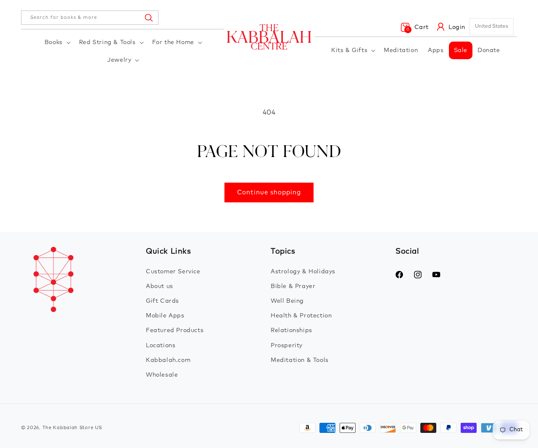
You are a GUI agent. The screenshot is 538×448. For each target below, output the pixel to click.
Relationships (291, 330)
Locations (160, 345)
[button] (57, 42)
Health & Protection (301, 316)
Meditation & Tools (300, 360)
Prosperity (287, 345)
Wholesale (162, 375)
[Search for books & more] (148, 17)
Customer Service (173, 272)
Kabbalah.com (168, 360)
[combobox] (90, 17)
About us (159, 286)
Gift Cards (162, 301)
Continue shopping (269, 192)
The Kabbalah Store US (72, 427)
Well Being (287, 301)
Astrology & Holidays (303, 272)
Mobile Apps (165, 316)
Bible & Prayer (293, 286)
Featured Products (174, 330)
